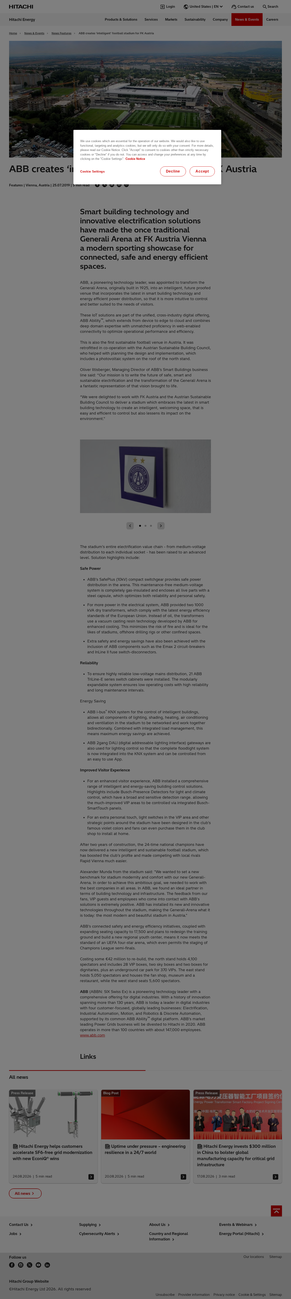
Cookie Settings (92, 171)
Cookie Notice (135, 159)
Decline (173, 171)
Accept (202, 171)
